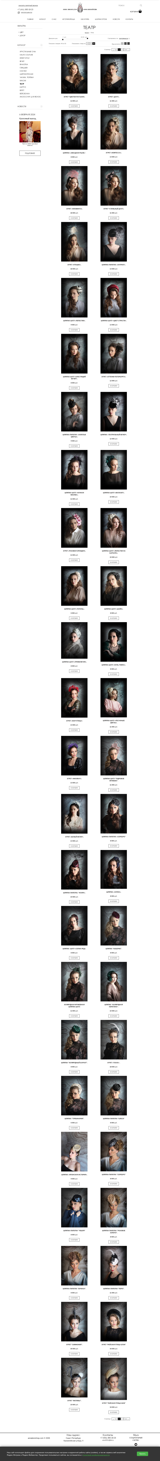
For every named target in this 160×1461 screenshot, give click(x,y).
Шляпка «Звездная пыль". (74, 153)
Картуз (23, 87)
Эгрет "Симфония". (74, 1345)
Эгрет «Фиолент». (74, 779)
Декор (22, 35)
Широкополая (26, 74)
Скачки (23, 71)
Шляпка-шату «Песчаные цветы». (114, 722)
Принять (142, 1454)
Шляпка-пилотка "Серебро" (114, 1174)
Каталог (42, 19)
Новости (116, 19)
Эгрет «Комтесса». (114, 153)
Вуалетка (24, 64)
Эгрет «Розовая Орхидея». (74, 551)
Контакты (129, 19)
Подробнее (30, 153)
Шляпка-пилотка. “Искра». (74, 893)
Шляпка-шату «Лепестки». (74, 321)
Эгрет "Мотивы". (74, 1401)
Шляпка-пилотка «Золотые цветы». (74, 436)
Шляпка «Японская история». (74, 1175)
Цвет (21, 32)
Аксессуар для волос (30, 97)
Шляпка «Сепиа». (113, 892)
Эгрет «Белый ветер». (74, 837)
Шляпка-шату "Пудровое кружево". (113, 780)
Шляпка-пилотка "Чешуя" (74, 1231)
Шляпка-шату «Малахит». (113, 493)
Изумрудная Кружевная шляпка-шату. (74, 1006)
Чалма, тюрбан (27, 77)
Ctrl (116, 49)
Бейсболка (25, 93)
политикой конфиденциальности (96, 1455)
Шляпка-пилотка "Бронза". (74, 1289)
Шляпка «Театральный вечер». (113, 435)
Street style (25, 58)
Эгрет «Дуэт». (113, 97)
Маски (23, 80)
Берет (22, 90)
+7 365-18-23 (25, 9)
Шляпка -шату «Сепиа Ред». (74, 949)
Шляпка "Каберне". (114, 949)
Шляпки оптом (101, 19)
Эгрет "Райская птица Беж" (114, 1403)
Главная (30, 19)
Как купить (85, 19)
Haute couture (26, 55)
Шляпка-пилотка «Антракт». (114, 265)
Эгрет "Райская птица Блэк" (114, 1345)
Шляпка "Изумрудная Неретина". (113, 1006)
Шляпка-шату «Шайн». (113, 609)
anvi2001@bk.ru (26, 12)
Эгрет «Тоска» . (113, 1063)
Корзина (135, 12)
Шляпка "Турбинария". (74, 1119)
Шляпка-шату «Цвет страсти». (113, 321)
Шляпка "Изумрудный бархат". (74, 1063)
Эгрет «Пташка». (74, 265)
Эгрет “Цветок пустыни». (74, 97)
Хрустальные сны (28, 51)
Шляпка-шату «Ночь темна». (114, 665)
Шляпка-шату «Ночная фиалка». (74, 494)
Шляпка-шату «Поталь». (74, 609)
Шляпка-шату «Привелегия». (74, 662)
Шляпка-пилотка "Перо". (113, 1289)
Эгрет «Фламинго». (74, 209)
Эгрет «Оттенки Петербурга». (113, 377)
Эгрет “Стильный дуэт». (113, 209)
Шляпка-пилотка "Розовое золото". (113, 1232)
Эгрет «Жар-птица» (74, 721)
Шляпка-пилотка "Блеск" (113, 1119)
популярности (123, 38)
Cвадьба (24, 68)
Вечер (22, 61)
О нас (54, 19)
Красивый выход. (27, 118)
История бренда (68, 19)
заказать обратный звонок (28, 5)
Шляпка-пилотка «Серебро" (114, 837)
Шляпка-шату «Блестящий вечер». (74, 378)
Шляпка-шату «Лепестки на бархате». (114, 552)
